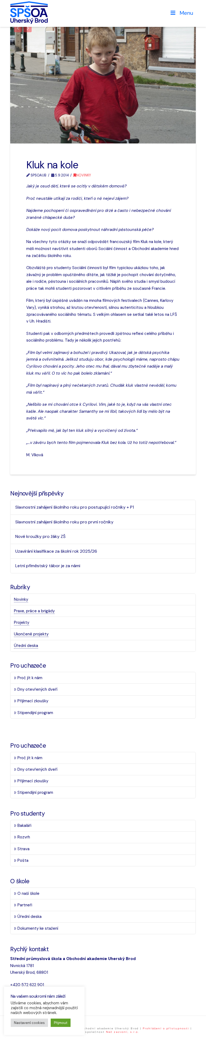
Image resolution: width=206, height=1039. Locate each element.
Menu (186, 12)
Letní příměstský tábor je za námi (47, 565)
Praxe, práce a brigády (34, 611)
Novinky (83, 175)
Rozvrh (23, 837)
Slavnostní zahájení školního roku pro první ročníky (64, 521)
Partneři (24, 905)
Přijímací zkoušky (32, 701)
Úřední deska (26, 645)
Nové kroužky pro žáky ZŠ (40, 536)
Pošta (22, 860)
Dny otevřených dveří (37, 689)
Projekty (21, 622)
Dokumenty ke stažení (37, 928)
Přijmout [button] (60, 1022)
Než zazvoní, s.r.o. (122, 1032)
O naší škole (28, 893)
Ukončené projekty (31, 634)
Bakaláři (24, 825)
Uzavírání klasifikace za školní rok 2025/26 (56, 551)
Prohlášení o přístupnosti (166, 1028)
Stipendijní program (35, 712)
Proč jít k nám (29, 677)
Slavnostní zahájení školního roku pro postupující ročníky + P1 (74, 507)
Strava (23, 849)
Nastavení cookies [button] (29, 1022)
